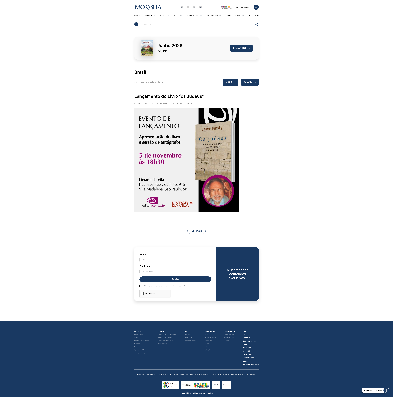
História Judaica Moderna (165, 337)
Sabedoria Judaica (139, 350)
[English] (222, 7)
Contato (252, 15)
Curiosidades (247, 354)
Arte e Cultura (208, 340)
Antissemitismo (162, 343)
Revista (137, 15)
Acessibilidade (248, 348)
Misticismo (137, 343)
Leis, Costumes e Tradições (142, 340)
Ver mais (196, 230)
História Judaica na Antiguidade (167, 334)
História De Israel (189, 337)
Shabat (136, 337)
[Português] (226, 7)
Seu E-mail (145, 266)
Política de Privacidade (251, 364)
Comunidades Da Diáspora (165, 340)
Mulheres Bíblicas (229, 337)
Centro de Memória (233, 15)
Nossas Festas (138, 334)
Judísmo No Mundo (210, 337)
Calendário (247, 337)
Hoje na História (248, 358)
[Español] (229, 7)
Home (143, 24)
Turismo (207, 347)
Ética (135, 347)
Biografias (226, 340)
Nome (142, 254)
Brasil (206, 334)
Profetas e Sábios (229, 334)
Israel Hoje (187, 334)
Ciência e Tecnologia (190, 340)
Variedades (208, 350)
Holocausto (161, 347)
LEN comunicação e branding (203, 393)
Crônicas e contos (139, 353)
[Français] (224, 7)
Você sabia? (247, 351)
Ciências (207, 343)
